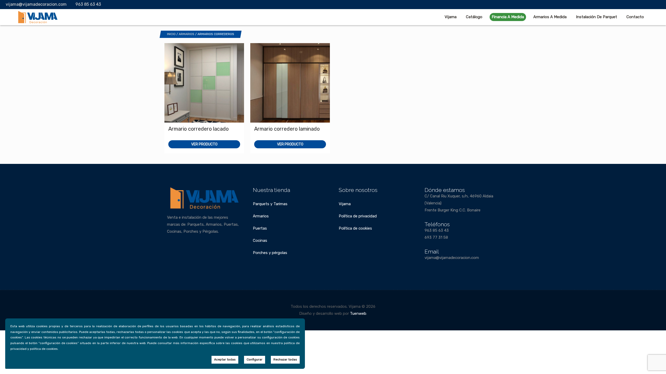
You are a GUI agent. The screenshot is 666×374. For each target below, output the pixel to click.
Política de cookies (355, 228)
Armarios (186, 34)
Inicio (171, 34)
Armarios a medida (550, 17)
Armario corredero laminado (287, 129)
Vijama (451, 17)
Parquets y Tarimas (270, 204)
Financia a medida (508, 17)
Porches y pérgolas (270, 252)
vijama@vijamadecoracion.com (36, 4)
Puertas (260, 228)
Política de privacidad (358, 216)
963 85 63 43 (88, 4)
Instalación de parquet (596, 17)
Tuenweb (358, 313)
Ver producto (204, 144)
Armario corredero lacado (198, 129)
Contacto (635, 17)
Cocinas (260, 240)
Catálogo (474, 17)
